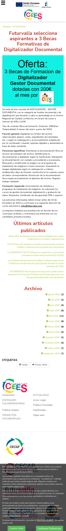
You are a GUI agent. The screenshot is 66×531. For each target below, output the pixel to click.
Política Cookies (10, 410)
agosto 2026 (53, 294)
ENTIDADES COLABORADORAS (13, 401)
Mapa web (38, 415)
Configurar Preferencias (49, 528)
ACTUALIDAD (19, 26)
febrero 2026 (53, 326)
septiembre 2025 (51, 353)
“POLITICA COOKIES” (45, 520)
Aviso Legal (39, 400)
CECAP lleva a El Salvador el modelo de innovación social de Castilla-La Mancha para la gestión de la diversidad (35, 246)
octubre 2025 (53, 348)
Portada (6, 26)
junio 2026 (55, 305)
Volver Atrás (40, 364)
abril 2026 (53, 316)
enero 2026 (54, 332)
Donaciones (8, 395)
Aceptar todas (16, 528)
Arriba (24, 364)
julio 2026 (55, 299)
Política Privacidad (42, 405)
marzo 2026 (54, 321)
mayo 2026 (54, 310)
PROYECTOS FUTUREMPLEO (11, 416)
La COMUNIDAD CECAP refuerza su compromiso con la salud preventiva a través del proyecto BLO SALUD (35, 254)
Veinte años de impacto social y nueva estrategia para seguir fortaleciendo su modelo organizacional (36, 237)
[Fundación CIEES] (33, 14)
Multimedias (39, 410)
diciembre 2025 (52, 337)
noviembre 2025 (52, 342)
